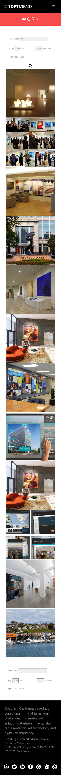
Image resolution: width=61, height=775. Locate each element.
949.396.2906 (46, 747)
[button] (30, 66)
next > (23, 57)
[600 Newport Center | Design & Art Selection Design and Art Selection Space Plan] (30, 338)
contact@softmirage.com (20, 747)
